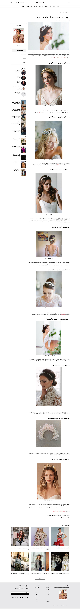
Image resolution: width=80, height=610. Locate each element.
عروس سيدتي (47, 596)
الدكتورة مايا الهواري (18, 82)
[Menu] (68, 2)
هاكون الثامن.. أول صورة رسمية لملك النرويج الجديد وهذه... (16, 170)
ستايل (48, 592)
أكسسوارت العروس (55, 53)
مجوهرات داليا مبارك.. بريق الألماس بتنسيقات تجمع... (16, 162)
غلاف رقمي (37, 599)
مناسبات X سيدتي (37, 587)
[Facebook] (15, 2)
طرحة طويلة (40, 112)
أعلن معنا (57, 605)
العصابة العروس (63, 314)
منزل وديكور (19, 122)
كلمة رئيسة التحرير (19, 50)
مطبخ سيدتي (47, 587)
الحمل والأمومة (17, 590)
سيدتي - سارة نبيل (64, 21)
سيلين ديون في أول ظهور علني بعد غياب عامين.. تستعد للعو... (16, 117)
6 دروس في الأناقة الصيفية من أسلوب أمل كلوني (16, 147)
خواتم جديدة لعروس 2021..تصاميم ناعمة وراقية (58, 57)
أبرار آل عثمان (19, 77)
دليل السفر (47, 601)
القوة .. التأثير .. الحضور (23, 54)
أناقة (54, 6)
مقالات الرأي (23, 69)
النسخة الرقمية (18, 45)
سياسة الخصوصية (62, 605)
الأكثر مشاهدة (23, 137)
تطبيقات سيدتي (37, 596)
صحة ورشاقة (46, 6)
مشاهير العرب (19, 101)
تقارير (48, 594)
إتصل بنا (54, 605)
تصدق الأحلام (24, 58)
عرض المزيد (40, 578)
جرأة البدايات (24, 62)
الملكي (58, 165)
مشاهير (58, 6)
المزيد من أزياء (65, 525)
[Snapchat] (22, 2)
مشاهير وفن (27, 588)
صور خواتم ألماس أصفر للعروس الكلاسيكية (59, 511)
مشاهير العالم (19, 115)
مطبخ (27, 6)
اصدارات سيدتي (47, 599)
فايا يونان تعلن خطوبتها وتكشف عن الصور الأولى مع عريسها (16, 103)
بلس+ (31, 6)
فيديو (22, 6)
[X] (20, 2)
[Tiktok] (18, 2)
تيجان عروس (62, 517)
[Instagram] (17, 2)
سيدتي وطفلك (41, 6)
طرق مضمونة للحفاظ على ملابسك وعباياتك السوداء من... (16, 155)
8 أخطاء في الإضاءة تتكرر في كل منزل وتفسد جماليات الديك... (16, 124)
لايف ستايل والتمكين (26, 586)
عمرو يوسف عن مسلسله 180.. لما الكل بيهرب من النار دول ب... (16, 131)
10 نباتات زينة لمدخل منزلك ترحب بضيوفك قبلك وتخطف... (16, 140)
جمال (51, 6)
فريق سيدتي (37, 594)
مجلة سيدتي (37, 585)
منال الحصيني (19, 93)
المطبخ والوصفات (17, 588)
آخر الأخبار (37, 601)
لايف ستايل (35, 6)
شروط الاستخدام (67, 605)
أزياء (68, 21)
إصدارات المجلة (19, 25)
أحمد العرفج (19, 89)
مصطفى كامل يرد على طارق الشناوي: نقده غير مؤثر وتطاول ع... (16, 110)
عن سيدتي (37, 589)
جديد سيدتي (23, 99)
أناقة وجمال (22, 588)
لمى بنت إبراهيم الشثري (18, 71)
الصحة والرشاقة (17, 586)
